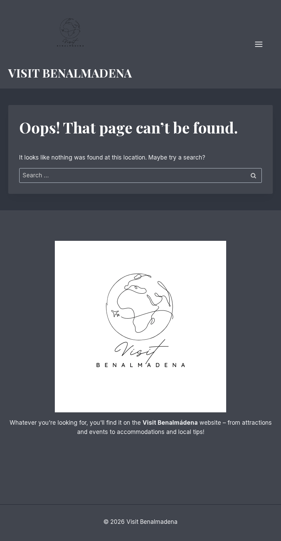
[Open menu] (262, 44)
